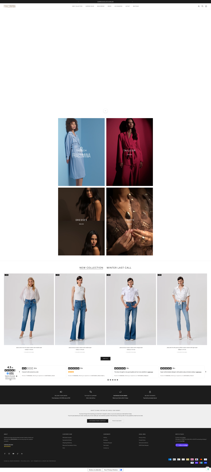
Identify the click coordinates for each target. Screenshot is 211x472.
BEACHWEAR (100, 6)
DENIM (109, 6)
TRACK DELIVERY (117, 420)
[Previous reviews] (19, 372)
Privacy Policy (142, 437)
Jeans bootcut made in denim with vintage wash (131, 347)
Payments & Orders (67, 440)
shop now (81, 154)
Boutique (105, 440)
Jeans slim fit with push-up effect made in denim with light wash (182, 347)
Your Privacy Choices (111, 470)
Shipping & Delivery (67, 442)
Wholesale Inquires (67, 437)
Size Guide (106, 445)
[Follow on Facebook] (5, 453)
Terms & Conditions (143, 442)
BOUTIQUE (136, 6)
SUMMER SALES (90, 6)
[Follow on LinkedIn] (22, 453)
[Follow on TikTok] (17, 453)
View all (105, 358)
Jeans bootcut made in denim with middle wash (80, 347)
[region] (105, 60)
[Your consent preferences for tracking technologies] (208, 469)
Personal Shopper (107, 442)
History (105, 437)
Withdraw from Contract (97, 420)
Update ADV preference (49, 461)
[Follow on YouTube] (13, 453)
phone (183, 437)
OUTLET (128, 6)
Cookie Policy (142, 440)
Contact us (106, 448)
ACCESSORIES (118, 6)
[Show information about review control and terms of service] (16, 376)
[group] (105, 60)
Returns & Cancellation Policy (70, 445)
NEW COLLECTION (77, 6)
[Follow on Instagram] (9, 453)
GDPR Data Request (144, 445)
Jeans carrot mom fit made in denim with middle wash (29, 347)
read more (150, 372)
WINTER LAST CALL (119, 267)
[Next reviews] (206, 372)
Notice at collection (95, 470)
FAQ (64, 448)
